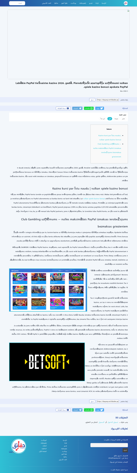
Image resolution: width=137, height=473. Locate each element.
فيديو (90, 3)
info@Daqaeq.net (114, 458)
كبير (110, 119)
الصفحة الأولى (43, 451)
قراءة (97, 3)
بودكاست (73, 3)
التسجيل (101, 422)
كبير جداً (103, 119)
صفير (123, 119)
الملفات (45, 446)
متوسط (116, 119)
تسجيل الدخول (112, 422)
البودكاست (44, 440)
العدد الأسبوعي (46, 3)
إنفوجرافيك (82, 3)
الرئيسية (104, 3)
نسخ (92, 100)
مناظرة (56, 3)
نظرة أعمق (64, 3)
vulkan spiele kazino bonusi (94, 198)
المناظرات (44, 449)
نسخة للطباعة (62, 108)
